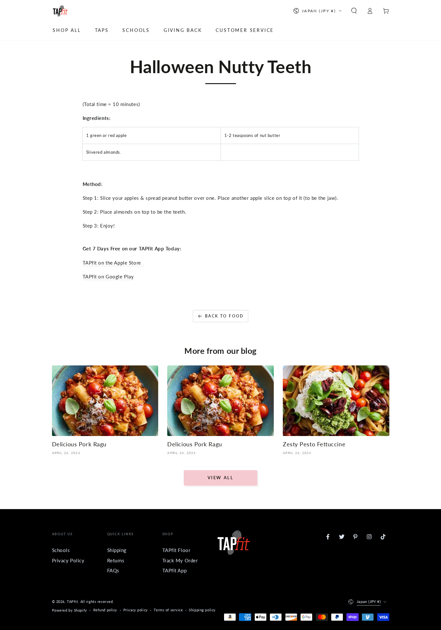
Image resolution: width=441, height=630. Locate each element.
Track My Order (180, 560)
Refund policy (105, 610)
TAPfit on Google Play (108, 276)
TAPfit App (174, 570)
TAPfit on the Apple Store (113, 263)
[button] (354, 11)
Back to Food (224, 316)
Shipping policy (202, 610)
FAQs (113, 570)
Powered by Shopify (69, 610)
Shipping (117, 550)
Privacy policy (135, 610)
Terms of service (168, 610)
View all (221, 477)
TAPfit (72, 601)
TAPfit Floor (176, 550)
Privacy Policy (68, 560)
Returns (116, 560)
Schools (61, 550)
